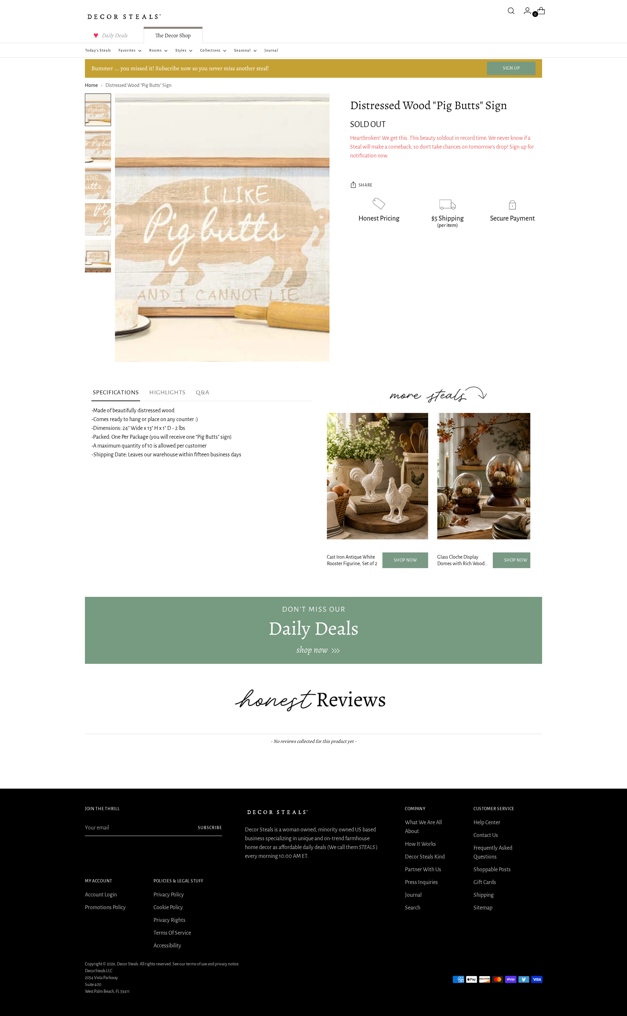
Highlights (167, 392)
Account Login (101, 895)
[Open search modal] (511, 10)
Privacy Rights (169, 920)
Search (412, 908)
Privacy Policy (168, 895)
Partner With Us (423, 870)
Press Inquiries (421, 882)
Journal (413, 895)
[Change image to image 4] (98, 219)
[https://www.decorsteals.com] (313, 630)
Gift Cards (485, 882)
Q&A (202, 392)
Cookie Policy (168, 907)
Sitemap (483, 908)
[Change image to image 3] (98, 183)
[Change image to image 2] (98, 146)
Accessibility (167, 946)
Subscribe (210, 828)
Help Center (487, 823)
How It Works (420, 844)
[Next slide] (520, 478)
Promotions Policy (105, 907)
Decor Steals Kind (425, 857)
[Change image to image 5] (98, 256)
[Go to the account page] (524, 10)
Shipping (484, 895)
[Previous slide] (337, 478)
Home (91, 85)
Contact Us (486, 835)
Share (366, 185)
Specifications (116, 392)
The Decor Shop (173, 35)
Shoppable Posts (492, 870)
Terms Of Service (172, 933)
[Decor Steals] (124, 16)
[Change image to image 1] (98, 109)
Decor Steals (127, 964)
